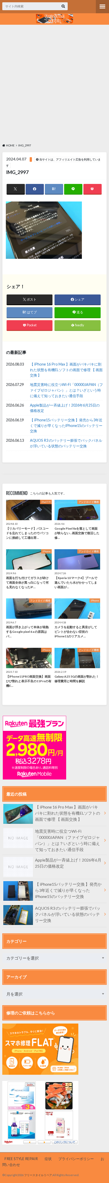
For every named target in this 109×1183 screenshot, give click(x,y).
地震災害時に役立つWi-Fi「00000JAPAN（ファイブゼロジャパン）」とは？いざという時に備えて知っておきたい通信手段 (66, 390)
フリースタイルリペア (38, 1175)
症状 (48, 1159)
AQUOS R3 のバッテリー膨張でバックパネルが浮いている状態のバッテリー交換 (66, 443)
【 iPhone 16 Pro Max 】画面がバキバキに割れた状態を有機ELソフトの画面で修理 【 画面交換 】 (66, 369)
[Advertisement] (54, 83)
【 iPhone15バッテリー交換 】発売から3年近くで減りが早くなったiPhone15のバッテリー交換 (66, 425)
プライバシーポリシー (76, 1159)
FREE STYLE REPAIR (21, 1159)
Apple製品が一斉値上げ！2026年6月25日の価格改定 (65, 408)
